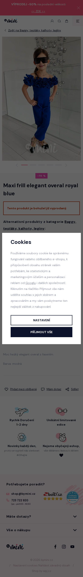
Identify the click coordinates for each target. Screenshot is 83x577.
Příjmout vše (41, 332)
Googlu (31, 283)
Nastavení (41, 320)
